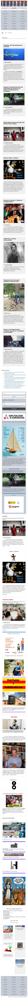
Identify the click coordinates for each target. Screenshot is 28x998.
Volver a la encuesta (14, 922)
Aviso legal (15, 996)
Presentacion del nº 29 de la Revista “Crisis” (14, 386)
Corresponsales (23, 21)
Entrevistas (5, 23)
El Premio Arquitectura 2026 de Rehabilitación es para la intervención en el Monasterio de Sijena (15, 382)
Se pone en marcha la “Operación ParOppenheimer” (13, 200)
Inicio (5, 11)
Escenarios (14, 16)
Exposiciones (5, 13)
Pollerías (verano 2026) (9, 373)
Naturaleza (14, 11)
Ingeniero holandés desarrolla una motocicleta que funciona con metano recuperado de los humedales (13, 89)
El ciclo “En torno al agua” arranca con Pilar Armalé (13, 421)
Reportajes (14, 23)
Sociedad (22, 13)
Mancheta (5, 28)
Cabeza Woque (8, 944)
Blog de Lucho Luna (8, 839)
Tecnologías (23, 18)
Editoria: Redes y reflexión (11, 158)
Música (5, 16)
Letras (23, 23)
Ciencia (5, 21)
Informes (13, 18)
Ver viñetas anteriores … (14, 821)
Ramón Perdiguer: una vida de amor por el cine (14, 372)
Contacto (10, 996)
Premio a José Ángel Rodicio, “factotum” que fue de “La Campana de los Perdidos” (14, 331)
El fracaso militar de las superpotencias (13, 387)
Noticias (14, 13)
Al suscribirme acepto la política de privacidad (12, 406)
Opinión (22, 16)
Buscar (14, 396)
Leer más (5, 594)
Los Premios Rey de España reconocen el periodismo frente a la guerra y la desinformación (15, 384)
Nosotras (5, 25)
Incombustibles (14, 28)
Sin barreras (23, 25)
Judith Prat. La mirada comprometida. (10, 239)
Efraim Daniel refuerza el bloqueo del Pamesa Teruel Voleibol (14, 123)
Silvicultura (5, 18)
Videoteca (14, 25)
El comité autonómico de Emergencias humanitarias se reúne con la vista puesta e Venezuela (14, 602)
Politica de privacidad (22, 996)
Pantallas (22, 11)
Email (3, 402)
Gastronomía (14, 21)
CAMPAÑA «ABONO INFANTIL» (14, 633)
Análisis (22, 28)
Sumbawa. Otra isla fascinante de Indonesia (13, 45)
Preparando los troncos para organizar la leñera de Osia (12, 280)
